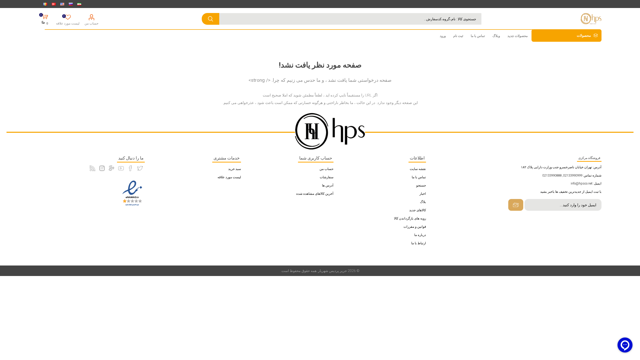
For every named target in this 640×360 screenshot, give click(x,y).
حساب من (91, 23)
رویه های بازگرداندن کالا (410, 218)
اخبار (423, 194)
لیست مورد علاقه (229, 177)
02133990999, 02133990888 (562, 175)
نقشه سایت (418, 169)
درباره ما (420, 235)
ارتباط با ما (418, 243)
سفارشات (327, 177)
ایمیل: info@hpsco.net (586, 183)
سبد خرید (234, 169)
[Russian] (71, 4)
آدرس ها (328, 185)
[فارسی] (79, 4)
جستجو (421, 185)
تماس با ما (419, 177)
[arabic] (45, 4)
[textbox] (347, 19)
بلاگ (423, 202)
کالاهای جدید (417, 210)
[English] (62, 4)
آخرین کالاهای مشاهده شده (315, 194)
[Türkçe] (54, 4)
